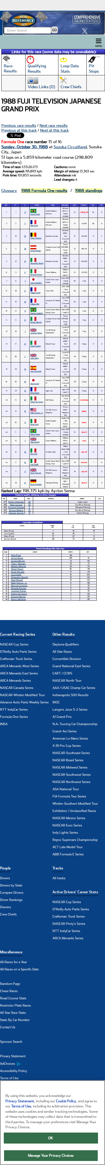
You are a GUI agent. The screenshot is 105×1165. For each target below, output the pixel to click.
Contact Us (7, 1027)
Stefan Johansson (16, 502)
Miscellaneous (11, 952)
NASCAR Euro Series (67, 825)
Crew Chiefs (8, 914)
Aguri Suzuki (34, 383)
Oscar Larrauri (16, 504)
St (15, 205)
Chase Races (9, 991)
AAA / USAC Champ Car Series (73, 688)
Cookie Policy (66, 1101)
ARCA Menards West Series (19, 666)
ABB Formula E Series (68, 854)
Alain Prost (34, 225)
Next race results (54, 125)
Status (83, 205)
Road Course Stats (13, 998)
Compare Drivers (11, 893)
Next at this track (54, 130)
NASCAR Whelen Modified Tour (22, 695)
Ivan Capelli (34, 464)
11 (25, 223)
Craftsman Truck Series (16, 659)
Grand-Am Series (64, 731)
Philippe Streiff (35, 293)
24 (25, 369)
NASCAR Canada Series (16, 688)
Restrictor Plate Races (15, 1005)
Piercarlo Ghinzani (16, 507)
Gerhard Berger (35, 250)
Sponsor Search (11, 1042)
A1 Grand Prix (62, 717)
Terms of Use (9, 1078)
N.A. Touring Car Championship (74, 724)
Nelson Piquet (35, 434)
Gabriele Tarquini (16, 513)
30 (25, 302)
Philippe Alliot (34, 304)
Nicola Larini (34, 424)
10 (25, 483)
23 (25, 344)
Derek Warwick (35, 473)
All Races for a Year (13, 962)
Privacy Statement (13, 1056)
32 (29, 504)
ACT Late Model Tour (67, 847)
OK (50, 1138)
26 (29, 502)
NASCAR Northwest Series (71, 782)
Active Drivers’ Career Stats (75, 892)
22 (25, 400)
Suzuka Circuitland (70, 146)
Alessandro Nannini (36, 263)
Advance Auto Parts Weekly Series (24, 702)
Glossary (9, 190)
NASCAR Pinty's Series (68, 924)
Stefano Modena (16, 510)
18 (25, 411)
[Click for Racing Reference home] (52, 23)
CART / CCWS (62, 673)
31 (29, 513)
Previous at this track (19, 130)
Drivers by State (11, 885)
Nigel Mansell (34, 442)
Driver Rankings (11, 900)
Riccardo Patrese (36, 274)
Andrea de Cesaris (36, 402)
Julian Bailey (34, 358)
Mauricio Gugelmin (36, 313)
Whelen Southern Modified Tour (75, 804)
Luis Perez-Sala (35, 371)
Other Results (63, 634)
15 (25, 311)
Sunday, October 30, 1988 (24, 146)
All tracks (58, 878)
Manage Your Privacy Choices (51, 1155)
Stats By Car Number (15, 1020)
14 (25, 291)
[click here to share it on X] (86, 31)
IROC (56, 702)
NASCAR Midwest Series (70, 767)
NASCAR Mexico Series (68, 818)
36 (25, 452)
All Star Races (62, 652)
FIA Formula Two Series (69, 796)
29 (25, 382)
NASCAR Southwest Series (71, 775)
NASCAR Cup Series (14, 644)
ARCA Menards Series (15, 680)
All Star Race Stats (13, 1013)
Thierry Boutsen (35, 238)
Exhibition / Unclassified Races (74, 811)
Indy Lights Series (65, 832)
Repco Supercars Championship (75, 840)
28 (25, 249)
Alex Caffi (33, 454)
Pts (101, 205)
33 (29, 510)
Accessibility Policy (13, 1071)
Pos (6, 205)
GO (54, 30)
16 (25, 462)
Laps (74, 205)
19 (25, 261)
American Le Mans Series (70, 738)
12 (25, 212)
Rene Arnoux (34, 393)
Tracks (57, 868)
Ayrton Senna (35, 214)
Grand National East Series (71, 666)
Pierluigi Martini (35, 346)
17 (25, 471)
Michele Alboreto (36, 322)
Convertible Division (66, 659)
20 (25, 236)
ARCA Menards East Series (19, 673)
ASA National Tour (65, 789)
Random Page (10, 984)
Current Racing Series (17, 634)
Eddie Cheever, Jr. (36, 413)
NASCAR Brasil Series (67, 760)
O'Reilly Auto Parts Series (18, 652)
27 (25, 320)
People (5, 868)
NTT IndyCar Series (14, 709)
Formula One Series (14, 717)
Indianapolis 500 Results (70, 695)
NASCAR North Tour (67, 680)
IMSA (4, 724)
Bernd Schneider (36, 484)
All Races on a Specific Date (19, 969)
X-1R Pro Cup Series (66, 746)
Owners (5, 907)
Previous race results (18, 125)
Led (93, 205)
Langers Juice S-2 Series (70, 709)
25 (25, 391)
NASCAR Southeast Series (71, 753)
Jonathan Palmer (36, 333)
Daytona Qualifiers (65, 644)
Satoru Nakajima (36, 283)
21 (25, 422)
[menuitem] (26, 1063)
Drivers (5, 878)
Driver (37, 205)
